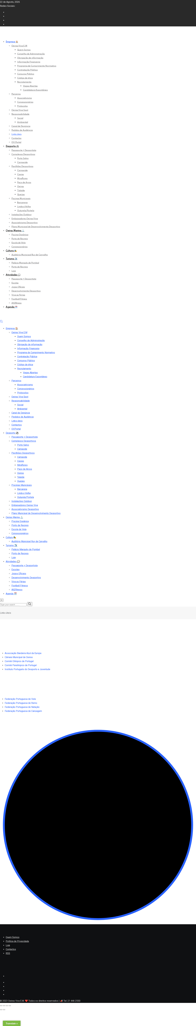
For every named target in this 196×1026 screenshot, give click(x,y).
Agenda (11, 307)
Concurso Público (25, 74)
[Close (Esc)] (1, 1005)
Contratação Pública (27, 70)
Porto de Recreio (19, 239)
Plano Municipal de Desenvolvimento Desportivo (35, 227)
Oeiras (20, 187)
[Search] (1, 322)
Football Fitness (19, 299)
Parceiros (16, 94)
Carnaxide (22, 162)
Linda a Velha (24, 207)
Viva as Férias (18, 295)
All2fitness (16, 303)
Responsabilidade (20, 114)
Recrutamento (24, 82)
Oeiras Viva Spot (19, 110)
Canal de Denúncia (20, 126)
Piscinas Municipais (20, 199)
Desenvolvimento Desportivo (26, 291)
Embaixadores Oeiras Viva (24, 219)
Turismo (11, 259)
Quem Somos (24, 50)
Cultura (11, 251)
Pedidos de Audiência (22, 130)
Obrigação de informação (30, 58)
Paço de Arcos (24, 183)
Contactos (16, 138)
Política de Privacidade (17, 941)
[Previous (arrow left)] (1, 1009)
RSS (8, 953)
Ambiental (22, 122)
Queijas (21, 195)
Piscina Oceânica (19, 235)
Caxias (20, 175)
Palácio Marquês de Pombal (25, 263)
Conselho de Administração (31, 54)
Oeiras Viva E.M (19, 46)
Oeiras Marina (15, 231)
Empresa (12, 42)
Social (20, 118)
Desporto (12, 146)
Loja (13, 271)
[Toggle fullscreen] (7, 1005)
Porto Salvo (23, 158)
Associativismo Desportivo (24, 223)
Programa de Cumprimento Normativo (36, 66)
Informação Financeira (28, 62)
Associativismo (24, 98)
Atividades (13, 275)
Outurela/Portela (25, 211)
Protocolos (22, 106)
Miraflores (22, 179)
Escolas (15, 283)
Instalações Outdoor (21, 215)
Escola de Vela (18, 243)
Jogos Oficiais (18, 287)
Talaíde (21, 191)
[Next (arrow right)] (4, 1009)
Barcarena (22, 203)
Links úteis (16, 134)
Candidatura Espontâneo (35, 90)
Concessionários (25, 102)
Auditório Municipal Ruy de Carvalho (29, 255)
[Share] (4, 1005)
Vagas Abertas (30, 86)
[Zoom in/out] (10, 1005)
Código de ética (25, 78)
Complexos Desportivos (23, 154)
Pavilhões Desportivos (22, 166)
